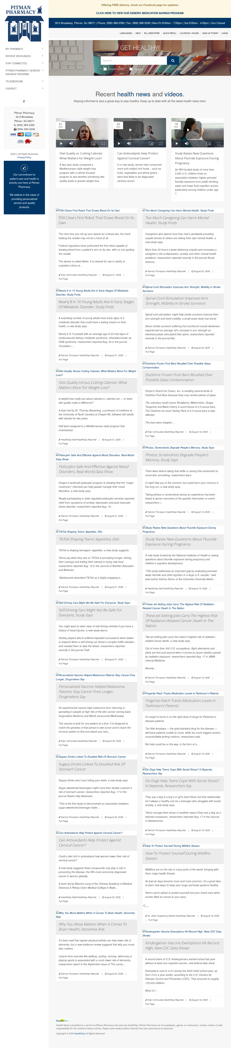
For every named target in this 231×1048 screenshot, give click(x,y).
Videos (138, 69)
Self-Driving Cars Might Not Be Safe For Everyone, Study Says (90, 612)
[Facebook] (24, 101)
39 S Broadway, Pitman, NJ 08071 (75, 23)
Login (225, 33)
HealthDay (79, 1033)
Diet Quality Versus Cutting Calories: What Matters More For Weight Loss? (93, 385)
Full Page (63, 278)
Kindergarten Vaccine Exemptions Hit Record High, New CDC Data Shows (182, 945)
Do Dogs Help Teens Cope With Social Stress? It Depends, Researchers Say (182, 783)
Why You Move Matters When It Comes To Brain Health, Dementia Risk (93, 927)
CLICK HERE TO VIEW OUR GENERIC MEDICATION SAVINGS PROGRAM (140, 13)
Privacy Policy (24, 157)
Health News (116, 69)
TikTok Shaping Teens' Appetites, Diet (89, 539)
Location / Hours (189, 33)
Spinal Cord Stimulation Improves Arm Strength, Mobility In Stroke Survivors (176, 301)
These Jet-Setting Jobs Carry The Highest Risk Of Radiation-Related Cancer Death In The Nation (181, 620)
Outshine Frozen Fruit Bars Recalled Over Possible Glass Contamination (179, 377)
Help (138, 33)
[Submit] (173, 60)
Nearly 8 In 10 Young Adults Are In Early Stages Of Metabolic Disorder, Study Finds (96, 304)
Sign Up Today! (210, 33)
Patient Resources (18, 56)
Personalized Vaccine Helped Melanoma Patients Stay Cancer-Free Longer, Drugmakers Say (92, 691)
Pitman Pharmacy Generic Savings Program (23, 72)
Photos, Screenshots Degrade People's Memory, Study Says (176, 457)
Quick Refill (169, 33)
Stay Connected (16, 63)
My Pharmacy (14, 49)
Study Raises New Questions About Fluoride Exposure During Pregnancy (197, 158)
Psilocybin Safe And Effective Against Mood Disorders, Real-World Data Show (93, 469)
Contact (11, 88)
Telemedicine (14, 81)
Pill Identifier (152, 33)
